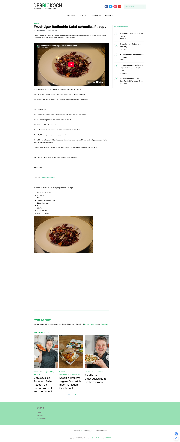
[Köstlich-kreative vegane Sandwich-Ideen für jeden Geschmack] (71, 336)
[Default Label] (119, 6)
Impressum (40, 415)
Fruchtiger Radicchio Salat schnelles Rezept (70, 27)
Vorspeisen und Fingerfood (70, 374)
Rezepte (83, 16)
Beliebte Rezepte (121, 27)
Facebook (104, 324)
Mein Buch (96, 16)
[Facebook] (106, 6)
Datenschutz (41, 418)
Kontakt (39, 412)
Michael (53, 31)
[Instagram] (115, 6)
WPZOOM (108, 438)
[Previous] (34, 358)
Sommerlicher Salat (48, 177)
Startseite (72, 16)
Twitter (86, 324)
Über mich (108, 16)
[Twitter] (110, 6)
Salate (36, 23)
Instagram (93, 324)
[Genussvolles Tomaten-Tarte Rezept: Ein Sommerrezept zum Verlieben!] (46, 336)
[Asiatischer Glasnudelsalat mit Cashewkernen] (97, 336)
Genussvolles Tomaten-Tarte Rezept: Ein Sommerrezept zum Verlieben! (43, 384)
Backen (37, 372)
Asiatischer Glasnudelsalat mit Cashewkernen (96, 379)
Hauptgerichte (90, 372)
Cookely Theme (97, 438)
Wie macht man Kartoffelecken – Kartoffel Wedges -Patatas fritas (131, 67)
